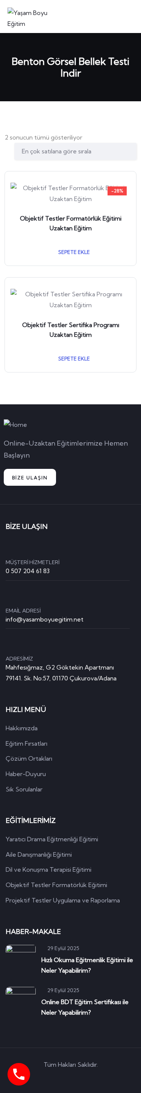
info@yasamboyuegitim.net (44, 619)
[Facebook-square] (60, 1077)
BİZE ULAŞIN (30, 477)
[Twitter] (38, 1077)
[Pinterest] (81, 1077)
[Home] (15, 424)
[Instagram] (103, 1077)
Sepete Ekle (73, 252)
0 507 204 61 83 (28, 571)
